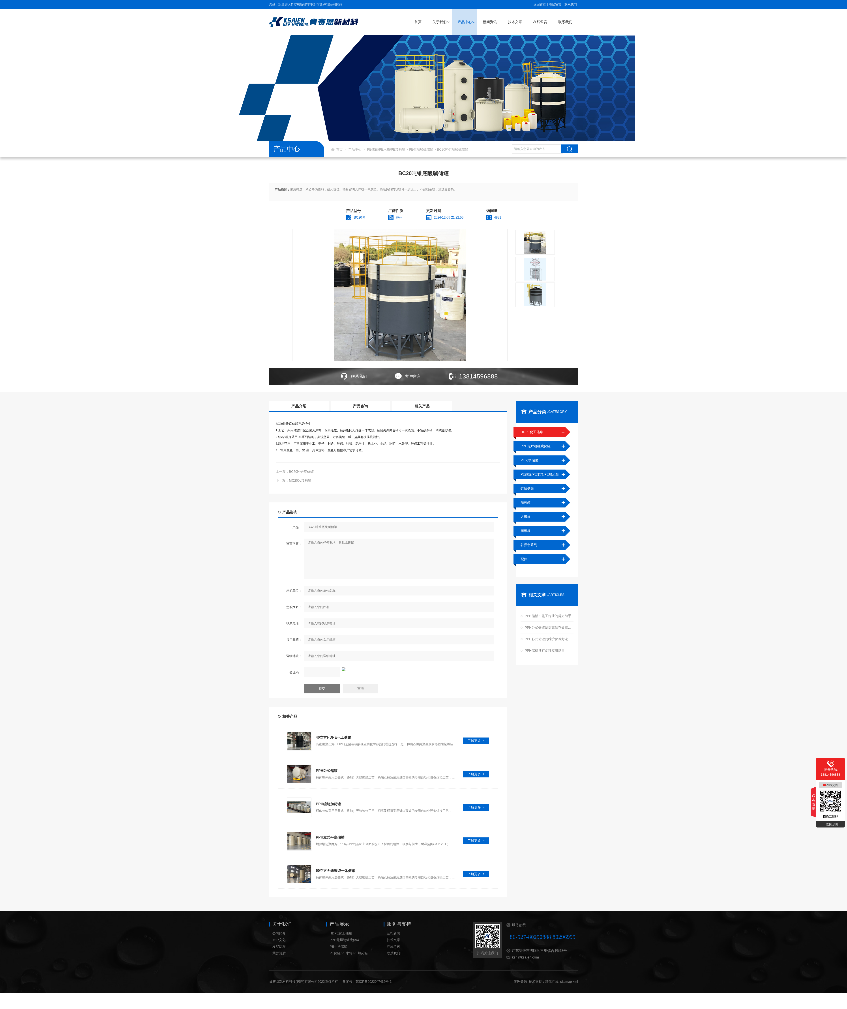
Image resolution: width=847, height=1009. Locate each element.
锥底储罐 (527, 488)
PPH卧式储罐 (326, 771)
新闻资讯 (490, 22)
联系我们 (570, 4)
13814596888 (478, 376)
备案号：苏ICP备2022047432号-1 (367, 981)
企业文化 (279, 940)
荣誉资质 (279, 953)
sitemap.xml (569, 981)
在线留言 (555, 4)
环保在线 (551, 981)
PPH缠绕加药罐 (328, 804)
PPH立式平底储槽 (330, 837)
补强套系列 (529, 545)
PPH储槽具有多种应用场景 (545, 650)
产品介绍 (298, 406)
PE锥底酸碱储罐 (421, 149)
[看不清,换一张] (388, 669)
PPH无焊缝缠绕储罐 (536, 446)
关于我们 (440, 22)
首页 (418, 22)
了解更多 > (476, 741)
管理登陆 (520, 981)
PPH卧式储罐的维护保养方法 (546, 639)
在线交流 (832, 785)
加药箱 (525, 502)
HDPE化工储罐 (532, 432)
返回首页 (540, 4)
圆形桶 (525, 531)
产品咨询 (360, 406)
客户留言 (413, 376)
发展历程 (279, 946)
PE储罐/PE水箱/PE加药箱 (386, 149)
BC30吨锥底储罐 (301, 472)
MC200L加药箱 (300, 480)
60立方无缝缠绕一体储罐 (335, 870)
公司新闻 (393, 933)
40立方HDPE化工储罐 (333, 737)
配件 (524, 559)
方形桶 (525, 517)
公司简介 (279, 933)
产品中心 (465, 22)
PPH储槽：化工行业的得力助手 (548, 616)
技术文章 (515, 22)
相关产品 (422, 406)
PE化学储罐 (529, 460)
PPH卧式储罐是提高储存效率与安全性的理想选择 (548, 627)
